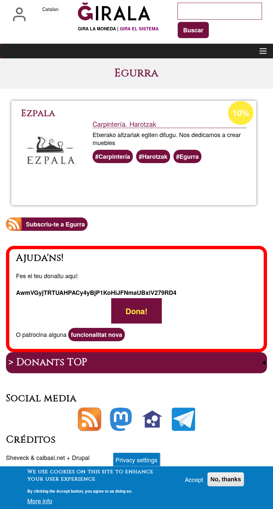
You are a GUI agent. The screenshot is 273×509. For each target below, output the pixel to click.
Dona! (136, 311)
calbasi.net (50, 457)
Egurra (189, 156)
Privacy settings (136, 459)
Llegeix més (159, 181)
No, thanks (225, 479)
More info (39, 500)
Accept (194, 479)
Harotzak (154, 156)
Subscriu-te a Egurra (55, 224)
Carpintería (114, 156)
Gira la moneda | (118, 28)
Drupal (81, 457)
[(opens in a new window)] (121, 419)
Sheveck (17, 457)
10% (240, 113)
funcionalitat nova (96, 334)
